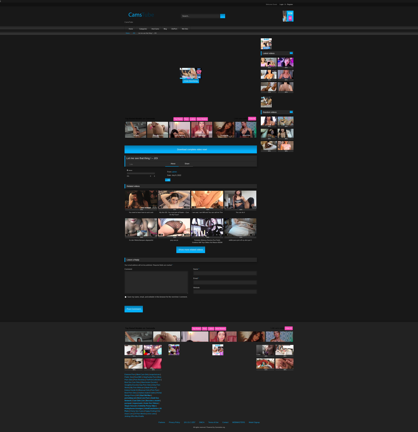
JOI (134, 33)
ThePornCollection (153, 380)
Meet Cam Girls (142, 374)
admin (174, 172)
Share (186, 164)
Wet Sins (185, 29)
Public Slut (129, 377)
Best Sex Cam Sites (132, 382)
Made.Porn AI (150, 387)
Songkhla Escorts (131, 385)
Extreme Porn (130, 374)
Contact (225, 422)
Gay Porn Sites (145, 385)
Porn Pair (154, 390)
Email (196, 278)
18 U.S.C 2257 (189, 422)
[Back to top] (411, 426)
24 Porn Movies (140, 414)
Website (196, 288)
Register (290, 4)
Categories (143, 29)
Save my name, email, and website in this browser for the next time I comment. (157, 297)
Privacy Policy (174, 422)
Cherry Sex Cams (137, 411)
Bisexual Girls (144, 390)
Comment (128, 269)
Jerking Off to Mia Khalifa (134, 416)
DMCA (201, 422)
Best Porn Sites (131, 393)
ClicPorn (174, 29)
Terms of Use (213, 422)
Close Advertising (191, 81)
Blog (165, 29)
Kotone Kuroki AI (131, 390)
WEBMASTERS (238, 422)
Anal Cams (155, 29)
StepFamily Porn (149, 377)
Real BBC (138, 377)
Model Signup (254, 422)
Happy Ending (150, 411)
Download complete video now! (191, 149)
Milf (137, 395)
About (172, 164)
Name (196, 269)
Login (281, 4)
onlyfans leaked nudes (146, 393)
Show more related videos (191, 249)
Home (131, 29)
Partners (161, 422)
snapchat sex (155, 374)
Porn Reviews (139, 380)
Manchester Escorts (149, 382)
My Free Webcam (137, 387)
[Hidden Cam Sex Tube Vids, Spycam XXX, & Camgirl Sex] (141, 14)
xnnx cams (151, 414)
